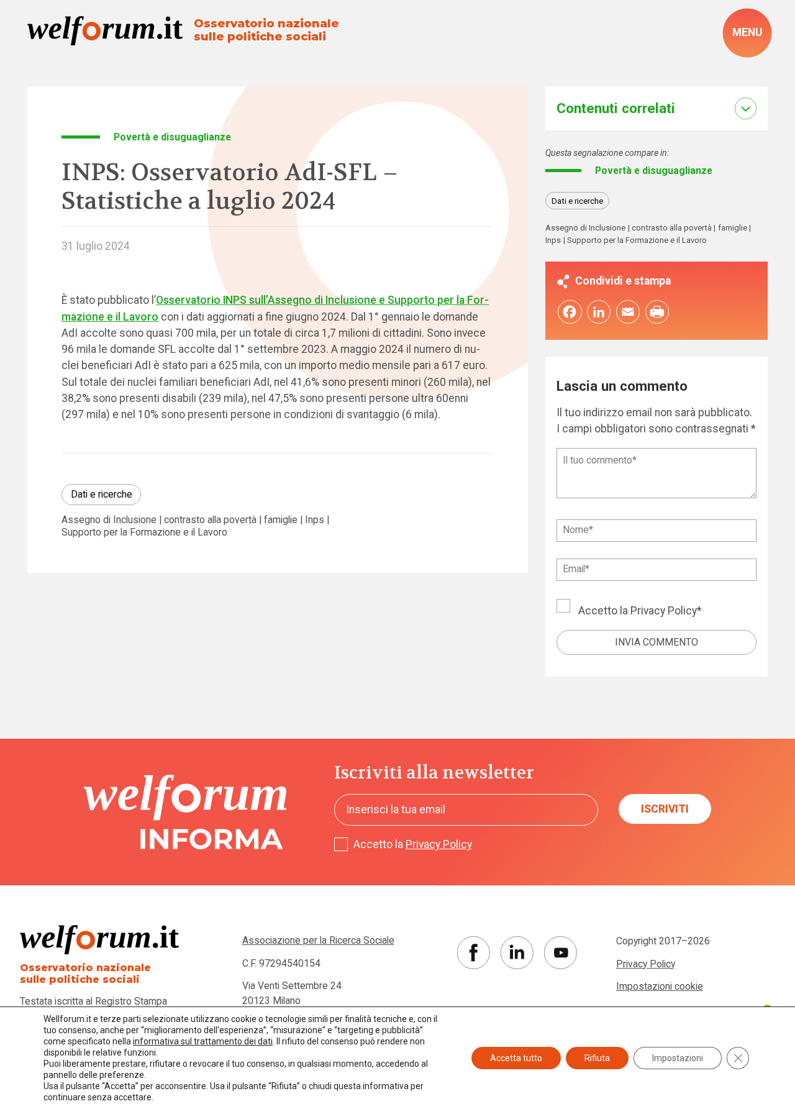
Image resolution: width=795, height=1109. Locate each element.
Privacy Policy (663, 611)
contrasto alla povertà (210, 520)
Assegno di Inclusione (109, 520)
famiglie (281, 520)
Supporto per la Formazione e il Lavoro (144, 532)
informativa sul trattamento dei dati (203, 1041)
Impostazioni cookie (659, 986)
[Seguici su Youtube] (560, 952)
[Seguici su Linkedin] (517, 952)
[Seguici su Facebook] (473, 952)
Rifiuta (597, 1058)
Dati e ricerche (101, 494)
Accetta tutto (516, 1058)
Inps (314, 520)
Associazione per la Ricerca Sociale (318, 940)
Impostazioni (677, 1058)
